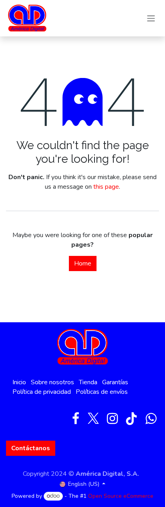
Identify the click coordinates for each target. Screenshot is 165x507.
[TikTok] (131, 419)
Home (82, 263)
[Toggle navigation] (151, 18)
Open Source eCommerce (120, 496)
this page (106, 186)
